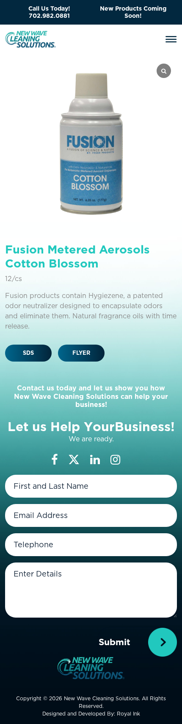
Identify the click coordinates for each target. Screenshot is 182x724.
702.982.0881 (49, 15)
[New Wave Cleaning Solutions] (30, 39)
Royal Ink (128, 713)
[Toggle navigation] (171, 39)
